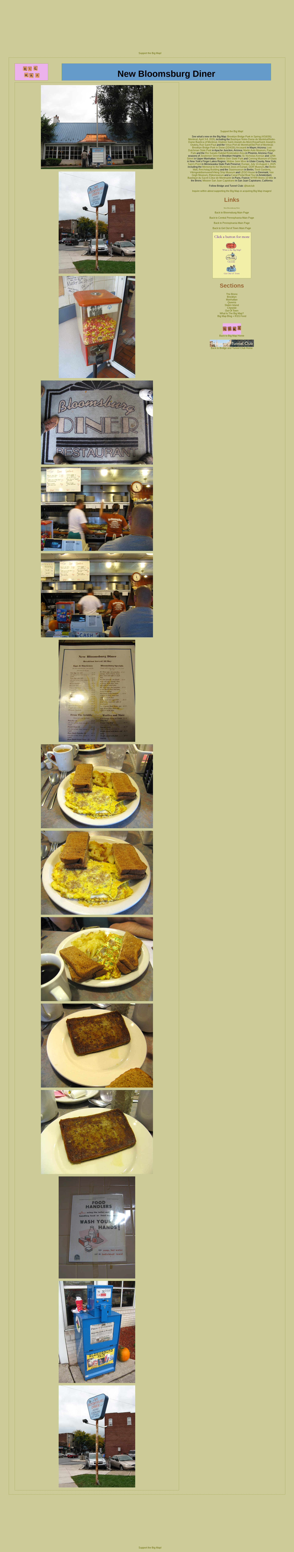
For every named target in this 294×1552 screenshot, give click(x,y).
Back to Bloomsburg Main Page (232, 212)
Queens (232, 302)
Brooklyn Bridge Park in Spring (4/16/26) (249, 136)
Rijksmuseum (216, 175)
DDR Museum (256, 167)
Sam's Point (194, 164)
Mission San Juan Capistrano (219, 180)
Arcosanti (241, 147)
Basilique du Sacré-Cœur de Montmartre (210, 178)
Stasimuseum (236, 169)
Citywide (232, 308)
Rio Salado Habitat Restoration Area (225, 153)
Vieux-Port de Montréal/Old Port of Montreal (249, 144)
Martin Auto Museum (254, 150)
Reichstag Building (209, 169)
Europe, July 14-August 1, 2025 (258, 164)
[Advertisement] (150, 24)
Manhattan (231, 299)
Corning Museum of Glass (262, 158)
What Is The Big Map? (232, 313)
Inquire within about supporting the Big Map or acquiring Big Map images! (231, 191)
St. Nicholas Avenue (253, 156)
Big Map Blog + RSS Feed (231, 316)
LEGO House (247, 172)
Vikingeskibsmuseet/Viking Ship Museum (212, 172)
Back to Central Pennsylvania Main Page (231, 217)
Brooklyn (232, 297)
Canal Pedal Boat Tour (243, 175)
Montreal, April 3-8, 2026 (201, 139)
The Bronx (231, 294)
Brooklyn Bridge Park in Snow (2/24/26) (213, 147)
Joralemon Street (209, 156)
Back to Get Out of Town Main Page (232, 228)
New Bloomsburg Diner (232, 208)
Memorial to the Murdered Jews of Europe (224, 167)
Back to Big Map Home (231, 335)
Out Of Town (231, 310)
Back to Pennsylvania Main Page (232, 223)
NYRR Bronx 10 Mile (262, 178)
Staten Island (232, 305)
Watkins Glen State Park (230, 158)
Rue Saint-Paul (207, 144)
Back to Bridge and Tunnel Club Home (232, 348)
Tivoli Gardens (262, 169)
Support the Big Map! (150, 53)
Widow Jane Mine (236, 161)
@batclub (249, 185)
